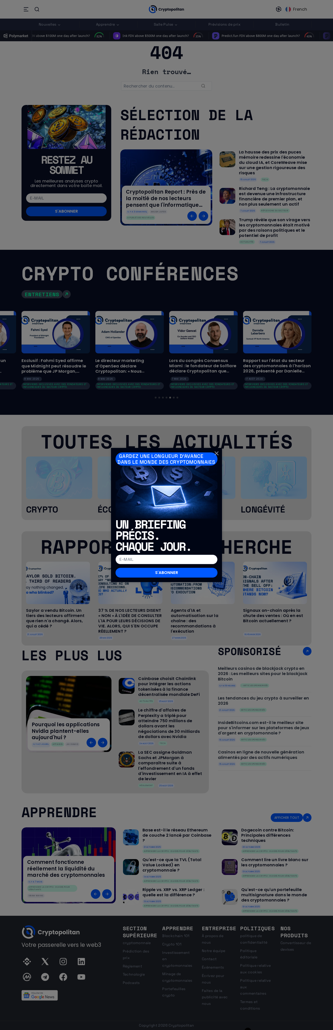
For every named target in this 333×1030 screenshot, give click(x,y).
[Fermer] (216, 453)
